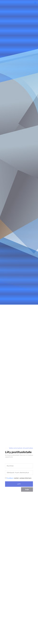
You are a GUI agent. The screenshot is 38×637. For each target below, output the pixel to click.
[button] (35, 3)
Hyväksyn (10, 478)
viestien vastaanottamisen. (19, 478)
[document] (19, 318)
